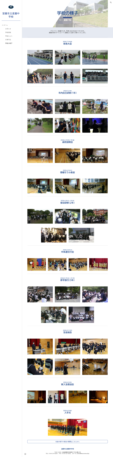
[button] (111, 2)
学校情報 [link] (8, 32)
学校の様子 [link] (8, 43)
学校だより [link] (8, 36)
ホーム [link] (6, 25)
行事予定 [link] (8, 40)
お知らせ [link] (8, 29)
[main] (67, 14)
